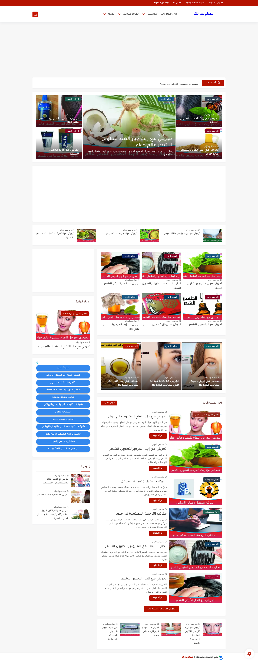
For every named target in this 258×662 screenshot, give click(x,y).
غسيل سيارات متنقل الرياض (63, 375)
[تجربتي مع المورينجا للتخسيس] (149, 235)
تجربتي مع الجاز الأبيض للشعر (122, 283)
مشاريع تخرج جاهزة (63, 441)
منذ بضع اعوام (163, 134)
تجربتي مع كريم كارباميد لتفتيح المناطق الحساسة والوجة (192, 636)
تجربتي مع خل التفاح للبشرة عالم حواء (137, 417)
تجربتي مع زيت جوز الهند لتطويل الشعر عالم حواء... (136, 142)
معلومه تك (204, 14)
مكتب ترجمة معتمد (63, 397)
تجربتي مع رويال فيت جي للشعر (162, 324)
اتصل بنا (177, 3)
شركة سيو (63, 368)
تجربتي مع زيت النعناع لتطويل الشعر (199, 120)
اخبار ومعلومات (169, 14)
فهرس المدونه (216, 3)
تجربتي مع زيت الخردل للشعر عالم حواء (200, 152)
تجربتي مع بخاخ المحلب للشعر (53, 495)
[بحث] (35, 14)
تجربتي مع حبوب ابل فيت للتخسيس (182, 234)
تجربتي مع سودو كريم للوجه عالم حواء (150, 632)
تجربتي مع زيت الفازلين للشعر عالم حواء (59, 120)
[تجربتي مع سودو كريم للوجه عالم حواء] (171, 629)
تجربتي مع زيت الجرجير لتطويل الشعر (138, 449)
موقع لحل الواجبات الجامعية (63, 390)
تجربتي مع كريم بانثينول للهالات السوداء (203, 383)
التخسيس (152, 14)
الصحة (111, 14)
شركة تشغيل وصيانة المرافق (144, 481)
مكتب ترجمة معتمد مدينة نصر (63, 434)
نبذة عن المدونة (161, 3)
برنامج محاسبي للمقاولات (63, 449)
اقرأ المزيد (158, 436)
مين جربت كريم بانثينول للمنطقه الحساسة (110, 634)
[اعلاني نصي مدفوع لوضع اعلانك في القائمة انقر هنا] (37, 363)
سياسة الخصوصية (195, 3)
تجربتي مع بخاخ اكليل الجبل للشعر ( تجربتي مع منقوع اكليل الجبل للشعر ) (52, 515)
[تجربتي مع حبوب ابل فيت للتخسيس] (212, 235)
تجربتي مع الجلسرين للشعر (205, 324)
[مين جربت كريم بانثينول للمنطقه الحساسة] (130, 629)
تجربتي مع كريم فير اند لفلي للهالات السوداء (164, 383)
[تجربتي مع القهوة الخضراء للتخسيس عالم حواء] (86, 235)
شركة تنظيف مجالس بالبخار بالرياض (63, 426)
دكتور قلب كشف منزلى (63, 382)
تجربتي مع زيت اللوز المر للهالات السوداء (122, 383)
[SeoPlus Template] (221, 657)
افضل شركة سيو (63, 419)
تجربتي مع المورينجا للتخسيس (121, 234)
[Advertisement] (129, 50)
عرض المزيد (109, 403)
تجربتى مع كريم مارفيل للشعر (64, 152)
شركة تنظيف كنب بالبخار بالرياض (63, 404)
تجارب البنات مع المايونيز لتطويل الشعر (136, 546)
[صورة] (80, 480)
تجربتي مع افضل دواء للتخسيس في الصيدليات (55, 481)
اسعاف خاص (63, 412)
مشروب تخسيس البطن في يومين (179, 82)
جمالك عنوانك (131, 14)
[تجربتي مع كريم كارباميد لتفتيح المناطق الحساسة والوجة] (212, 629)
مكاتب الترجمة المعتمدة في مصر (141, 514)
